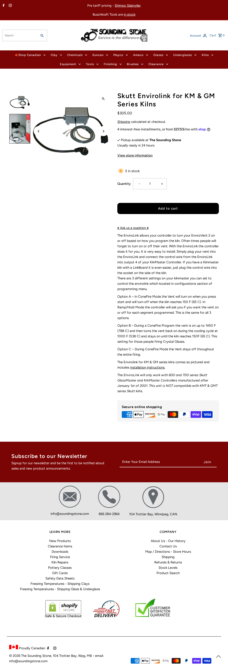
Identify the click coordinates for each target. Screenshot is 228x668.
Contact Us (168, 546)
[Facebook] (3, 5)
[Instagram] (10, 5)
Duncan (98, 55)
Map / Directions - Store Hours (168, 552)
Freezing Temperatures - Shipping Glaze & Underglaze (60, 589)
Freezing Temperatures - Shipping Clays (60, 584)
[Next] (103, 131)
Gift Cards (60, 573)
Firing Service (60, 557)
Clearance (156, 64)
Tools (90, 64)
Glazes (158, 55)
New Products (60, 541)
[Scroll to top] (219, 656)
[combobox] (19, 35)
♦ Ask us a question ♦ (133, 228)
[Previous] (39, 131)
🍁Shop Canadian (27, 55)
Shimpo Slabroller (128, 6)
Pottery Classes (60, 568)
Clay (54, 55)
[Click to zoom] (103, 99)
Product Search (168, 573)
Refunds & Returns (168, 562)
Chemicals (75, 55)
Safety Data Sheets (60, 578)
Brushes (133, 64)
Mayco (118, 55)
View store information (135, 155)
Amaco (138, 55)
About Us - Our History (168, 541)
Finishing (110, 64)
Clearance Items (60, 546)
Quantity (124, 184)
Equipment (68, 64)
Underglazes (182, 55)
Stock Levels (168, 568)
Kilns (205, 55)
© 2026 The (18, 656)
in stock (129, 14)
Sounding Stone (39, 656)
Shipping (123, 122)
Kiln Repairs (59, 562)
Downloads (60, 552)
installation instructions (147, 367)
